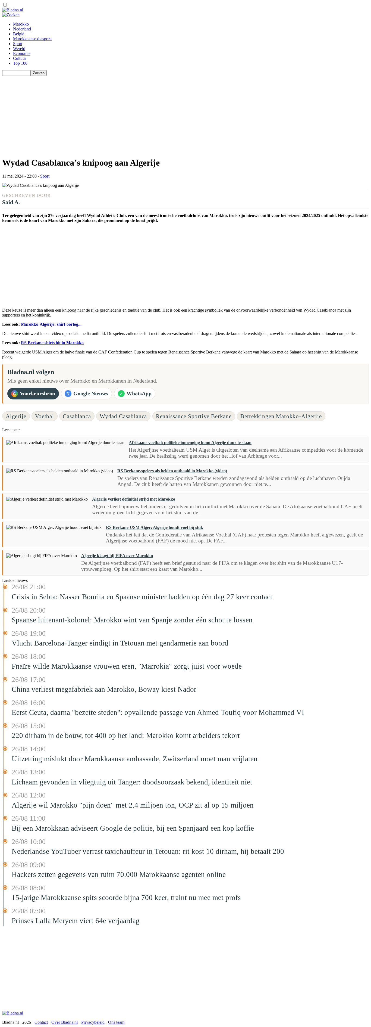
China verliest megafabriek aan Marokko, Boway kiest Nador (104, 689)
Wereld (19, 48)
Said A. (11, 202)
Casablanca (77, 416)
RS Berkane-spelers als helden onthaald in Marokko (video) (172, 470)
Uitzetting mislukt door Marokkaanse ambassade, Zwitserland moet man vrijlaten (134, 759)
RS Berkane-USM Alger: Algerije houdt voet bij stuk (154, 527)
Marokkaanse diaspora (32, 38)
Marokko (21, 24)
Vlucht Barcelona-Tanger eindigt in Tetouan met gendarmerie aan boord (120, 643)
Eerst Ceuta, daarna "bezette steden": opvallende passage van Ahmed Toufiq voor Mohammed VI (158, 712)
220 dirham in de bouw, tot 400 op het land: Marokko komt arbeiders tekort (126, 735)
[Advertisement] (165, 114)
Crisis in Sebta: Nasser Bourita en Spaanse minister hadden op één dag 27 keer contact (142, 597)
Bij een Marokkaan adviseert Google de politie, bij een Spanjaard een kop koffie (133, 828)
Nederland (22, 29)
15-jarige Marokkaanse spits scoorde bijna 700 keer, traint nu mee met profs (126, 897)
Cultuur (19, 58)
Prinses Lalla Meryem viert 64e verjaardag (76, 921)
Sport (17, 43)
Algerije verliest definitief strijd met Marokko (133, 499)
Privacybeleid (93, 1022)
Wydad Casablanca (123, 416)
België (18, 34)
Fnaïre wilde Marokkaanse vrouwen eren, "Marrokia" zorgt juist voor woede (127, 666)
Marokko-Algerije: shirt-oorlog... (51, 324)
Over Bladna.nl (64, 1022)
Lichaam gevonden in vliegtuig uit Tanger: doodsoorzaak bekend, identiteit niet (132, 782)
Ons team (116, 1022)
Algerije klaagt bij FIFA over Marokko (117, 555)
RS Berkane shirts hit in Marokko (52, 342)
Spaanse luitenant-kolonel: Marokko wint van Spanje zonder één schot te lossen (132, 620)
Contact (41, 1022)
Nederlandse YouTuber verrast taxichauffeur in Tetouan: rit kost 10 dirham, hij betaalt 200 (148, 851)
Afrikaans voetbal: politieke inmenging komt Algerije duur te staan (190, 442)
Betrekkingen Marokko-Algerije (281, 416)
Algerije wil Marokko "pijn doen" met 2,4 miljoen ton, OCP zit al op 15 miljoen (133, 805)
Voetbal (44, 416)
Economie (21, 53)
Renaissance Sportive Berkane (194, 416)
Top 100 (20, 63)
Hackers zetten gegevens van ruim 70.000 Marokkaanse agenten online (119, 874)
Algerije (16, 416)
